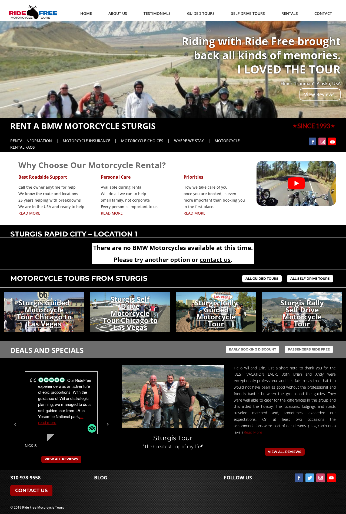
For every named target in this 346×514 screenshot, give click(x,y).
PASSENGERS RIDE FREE (309, 349)
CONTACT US (31, 490)
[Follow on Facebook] (312, 141)
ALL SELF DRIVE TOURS (310, 278)
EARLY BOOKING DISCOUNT (252, 349)
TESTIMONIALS (157, 13)
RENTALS (289, 13)
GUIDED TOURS (201, 13)
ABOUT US (117, 13)
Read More (253, 432)
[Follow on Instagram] (322, 141)
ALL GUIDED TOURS (261, 278)
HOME (86, 13)
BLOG (100, 477)
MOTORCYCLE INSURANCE (86, 140)
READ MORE (29, 213)
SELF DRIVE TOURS (248, 13)
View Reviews (319, 94)
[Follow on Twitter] (309, 477)
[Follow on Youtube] (332, 141)
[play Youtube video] (296, 183)
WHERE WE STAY (189, 140)
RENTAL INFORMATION (31, 140)
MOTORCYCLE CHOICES (142, 140)
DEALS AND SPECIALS (47, 350)
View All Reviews (61, 459)
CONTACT (323, 13)
